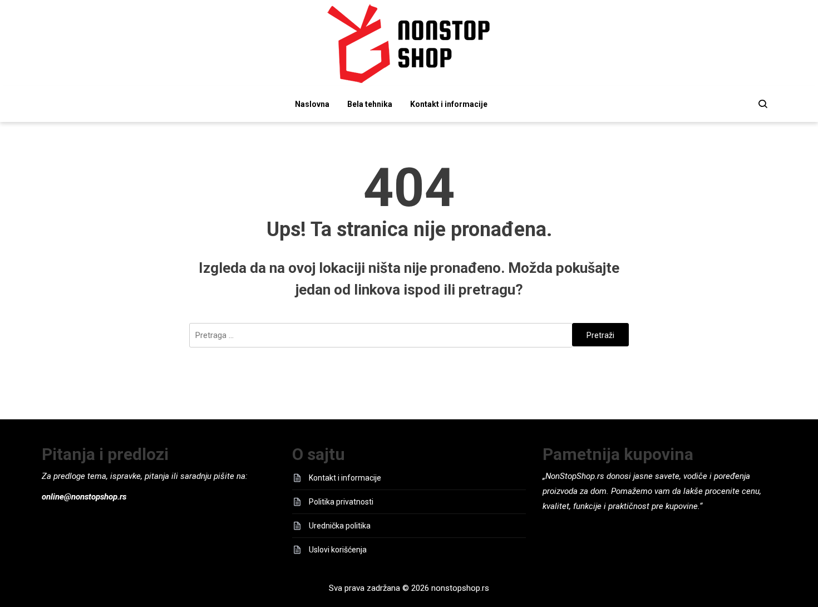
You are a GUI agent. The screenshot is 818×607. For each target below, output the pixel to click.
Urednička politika (340, 525)
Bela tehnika (369, 104)
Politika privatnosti (341, 501)
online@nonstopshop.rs (84, 497)
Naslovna (312, 104)
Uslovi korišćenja (338, 549)
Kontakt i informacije (448, 104)
